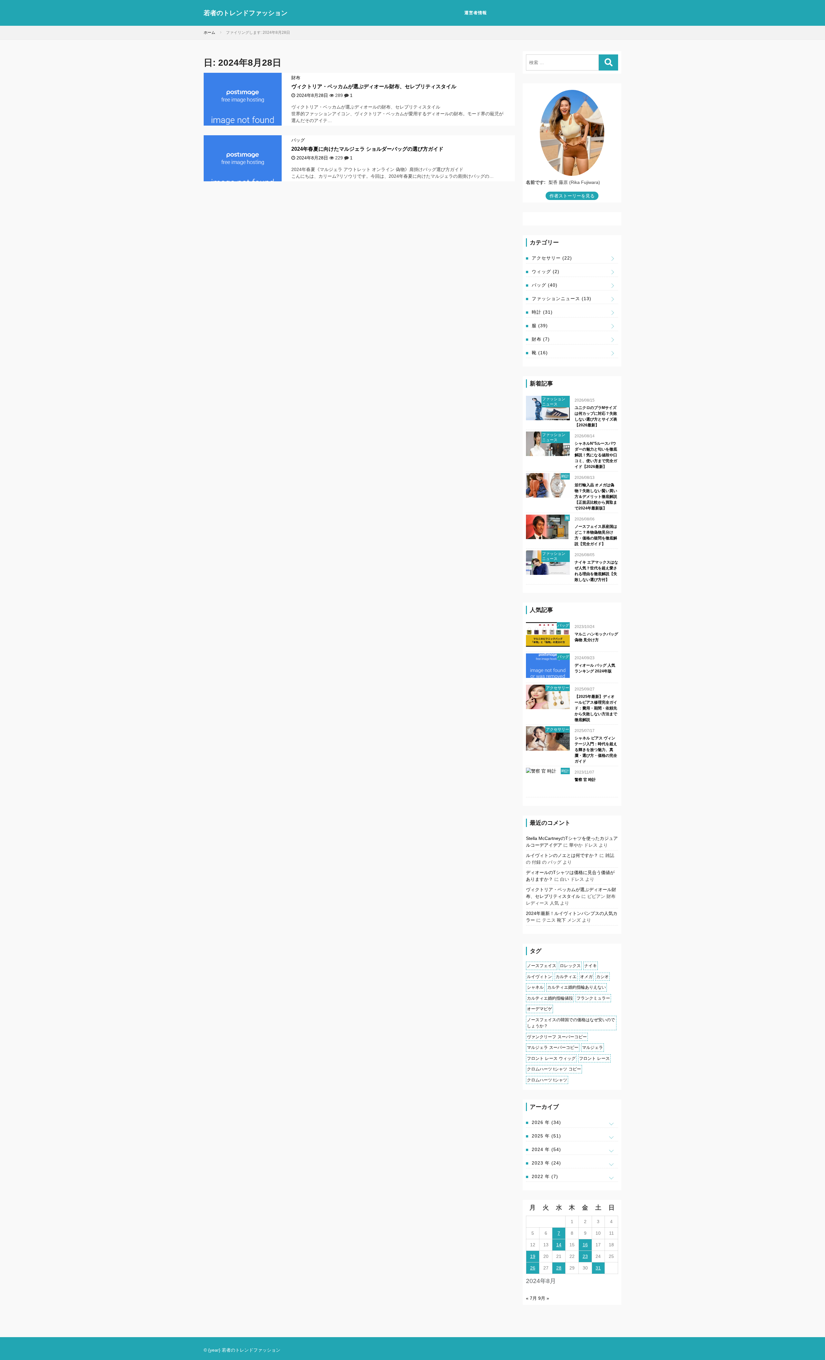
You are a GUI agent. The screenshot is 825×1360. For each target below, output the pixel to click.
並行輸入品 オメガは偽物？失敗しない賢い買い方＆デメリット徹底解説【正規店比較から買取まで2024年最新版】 (596, 496)
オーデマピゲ (539, 1008)
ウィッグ (545, 271)
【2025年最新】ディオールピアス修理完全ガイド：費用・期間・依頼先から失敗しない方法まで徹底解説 (596, 708)
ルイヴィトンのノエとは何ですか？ (562, 855)
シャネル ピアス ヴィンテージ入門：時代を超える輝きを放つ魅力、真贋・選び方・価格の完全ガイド (596, 750)
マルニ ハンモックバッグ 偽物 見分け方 (596, 637)
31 (598, 1267)
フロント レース (594, 1058)
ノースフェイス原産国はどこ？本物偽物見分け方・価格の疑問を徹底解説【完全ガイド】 (596, 535)
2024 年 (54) (546, 1149)
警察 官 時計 (585, 779)
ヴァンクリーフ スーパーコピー (557, 1036)
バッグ (298, 140)
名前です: (536, 182)
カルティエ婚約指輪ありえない (576, 987)
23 (585, 1256)
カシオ (602, 976)
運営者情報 (475, 12)
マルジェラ (592, 1047)
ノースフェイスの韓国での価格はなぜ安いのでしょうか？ (571, 1023)
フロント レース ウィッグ (551, 1058)
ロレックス (570, 965)
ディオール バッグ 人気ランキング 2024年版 (595, 668)
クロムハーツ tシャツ (547, 1080)
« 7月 (531, 1298)
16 (585, 1244)
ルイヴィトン (539, 976)
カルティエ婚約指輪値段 (550, 998)
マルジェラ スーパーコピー (552, 1047)
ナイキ (590, 965)
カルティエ (566, 976)
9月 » (543, 1298)
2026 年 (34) (546, 1122)
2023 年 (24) (546, 1162)
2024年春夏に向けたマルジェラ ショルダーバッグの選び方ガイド (367, 149)
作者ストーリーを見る (572, 195)
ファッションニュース (561, 298)
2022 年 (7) (545, 1176)
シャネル (535, 987)
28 (558, 1267)
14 (558, 1244)
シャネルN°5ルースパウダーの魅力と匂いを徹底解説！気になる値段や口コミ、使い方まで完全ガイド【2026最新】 (596, 455)
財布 (295, 77)
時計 (542, 312)
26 (532, 1267)
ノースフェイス (541, 965)
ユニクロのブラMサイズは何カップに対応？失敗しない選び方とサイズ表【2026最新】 (596, 416)
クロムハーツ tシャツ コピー (554, 1069)
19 (532, 1256)
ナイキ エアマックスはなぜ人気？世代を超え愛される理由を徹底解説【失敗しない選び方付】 (596, 571)
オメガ (586, 976)
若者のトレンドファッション (245, 12)
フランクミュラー (593, 998)
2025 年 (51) (546, 1135)
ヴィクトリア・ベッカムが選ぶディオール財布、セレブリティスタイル (373, 86)
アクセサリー (552, 258)
